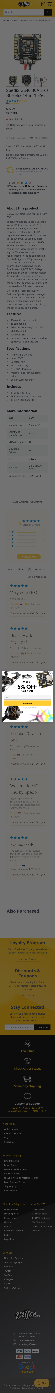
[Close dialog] (50, 673)
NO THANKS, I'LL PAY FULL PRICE (28, 708)
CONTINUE (27, 703)
